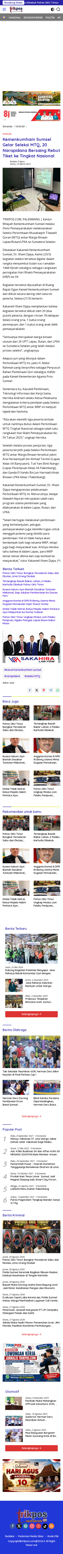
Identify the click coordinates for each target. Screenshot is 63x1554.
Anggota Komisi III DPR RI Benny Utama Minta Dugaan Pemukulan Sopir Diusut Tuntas (29, 602)
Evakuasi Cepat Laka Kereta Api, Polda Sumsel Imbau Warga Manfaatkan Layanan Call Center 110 (30, 1299)
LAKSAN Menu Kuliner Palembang (29, 1189)
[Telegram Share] (50, 690)
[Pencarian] (58, 9)
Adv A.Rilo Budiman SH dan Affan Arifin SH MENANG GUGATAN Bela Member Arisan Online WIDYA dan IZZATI (35, 1153)
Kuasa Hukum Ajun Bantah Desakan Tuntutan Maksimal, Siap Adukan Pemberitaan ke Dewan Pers (30, 592)
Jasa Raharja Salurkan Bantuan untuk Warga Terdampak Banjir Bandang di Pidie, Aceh (38, 984)
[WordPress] (25, 1526)
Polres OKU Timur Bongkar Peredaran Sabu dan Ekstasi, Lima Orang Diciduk (31, 575)
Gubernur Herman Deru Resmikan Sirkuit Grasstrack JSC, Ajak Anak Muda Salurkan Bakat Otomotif (41, 1418)
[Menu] (5, 9)
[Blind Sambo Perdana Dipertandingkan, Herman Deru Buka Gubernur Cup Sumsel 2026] (47, 1087)
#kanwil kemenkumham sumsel (22, 669)
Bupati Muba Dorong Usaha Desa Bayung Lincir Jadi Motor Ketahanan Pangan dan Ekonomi (30, 1286)
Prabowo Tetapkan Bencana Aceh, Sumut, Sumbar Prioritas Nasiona (40, 1000)
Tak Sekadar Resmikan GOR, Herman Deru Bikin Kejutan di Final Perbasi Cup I (31, 1073)
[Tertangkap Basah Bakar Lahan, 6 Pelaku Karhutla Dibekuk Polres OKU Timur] (47, 712)
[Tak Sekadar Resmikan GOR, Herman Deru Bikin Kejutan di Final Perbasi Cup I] (31, 1052)
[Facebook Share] (29, 690)
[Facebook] (12, 1526)
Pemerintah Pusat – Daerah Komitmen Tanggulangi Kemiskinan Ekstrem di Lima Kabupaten (34, 1165)
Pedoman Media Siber (31, 1536)
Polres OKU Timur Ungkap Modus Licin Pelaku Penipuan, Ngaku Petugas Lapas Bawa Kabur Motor (29, 620)
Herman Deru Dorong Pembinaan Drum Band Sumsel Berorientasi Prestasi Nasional (15, 1101)
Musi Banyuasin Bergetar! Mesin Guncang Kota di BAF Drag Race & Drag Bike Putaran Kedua (41, 1434)
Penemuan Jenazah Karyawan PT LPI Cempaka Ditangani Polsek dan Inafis (30, 1311)
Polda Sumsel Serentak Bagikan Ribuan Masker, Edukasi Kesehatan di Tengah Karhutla (30, 1274)
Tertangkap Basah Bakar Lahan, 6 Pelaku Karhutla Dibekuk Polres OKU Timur (27, 583)
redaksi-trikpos (17, 161)
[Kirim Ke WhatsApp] (57, 690)
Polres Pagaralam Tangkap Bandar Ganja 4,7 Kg (35, 1201)
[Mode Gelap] (53, 9)
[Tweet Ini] (36, 690)
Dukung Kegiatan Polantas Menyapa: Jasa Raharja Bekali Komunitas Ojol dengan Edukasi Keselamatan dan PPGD (30, 972)
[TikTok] (45, 1526)
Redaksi (9, 1536)
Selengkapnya (30, 1014)
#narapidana (12, 676)
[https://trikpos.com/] (15, 9)
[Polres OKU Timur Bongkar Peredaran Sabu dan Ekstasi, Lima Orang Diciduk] (16, 712)
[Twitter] (19, 1526)
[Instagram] (32, 1526)
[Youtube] (38, 1526)
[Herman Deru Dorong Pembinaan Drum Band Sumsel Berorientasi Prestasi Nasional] (16, 1087)
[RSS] (51, 1526)
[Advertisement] (31, 54)
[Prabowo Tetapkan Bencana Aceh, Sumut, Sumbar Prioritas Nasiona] (14, 1001)
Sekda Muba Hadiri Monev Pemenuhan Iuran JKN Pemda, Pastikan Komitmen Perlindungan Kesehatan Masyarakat (31, 1324)
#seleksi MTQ (32, 676)
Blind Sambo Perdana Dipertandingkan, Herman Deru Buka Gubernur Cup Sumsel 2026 (46, 1101)
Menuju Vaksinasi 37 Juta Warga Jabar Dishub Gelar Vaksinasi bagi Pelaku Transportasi (33, 1140)
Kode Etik (53, 1536)
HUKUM (7, 133)
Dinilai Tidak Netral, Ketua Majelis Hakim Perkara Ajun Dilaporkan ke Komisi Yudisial (31, 610)
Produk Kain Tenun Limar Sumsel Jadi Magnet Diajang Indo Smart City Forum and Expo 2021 (33, 1178)
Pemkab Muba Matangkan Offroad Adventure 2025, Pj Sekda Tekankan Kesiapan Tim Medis (41, 1402)
